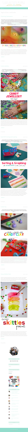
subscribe (10, 373)
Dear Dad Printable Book (14, 411)
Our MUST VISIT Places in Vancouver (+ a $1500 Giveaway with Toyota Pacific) (15, 392)
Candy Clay (3, 206)
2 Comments (3, 131)
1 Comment (3, 60)
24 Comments (3, 342)
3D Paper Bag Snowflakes (14, 406)
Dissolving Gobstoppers (7, 16)
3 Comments (3, 201)
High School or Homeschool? (15, 400)
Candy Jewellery (5, 66)
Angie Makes (16, 429)
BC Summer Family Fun (14, 395)
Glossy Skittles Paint (6, 274)
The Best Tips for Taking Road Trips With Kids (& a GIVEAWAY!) (15, 415)
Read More (2, 56)
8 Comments (3, 268)
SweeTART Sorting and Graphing (9, 137)
